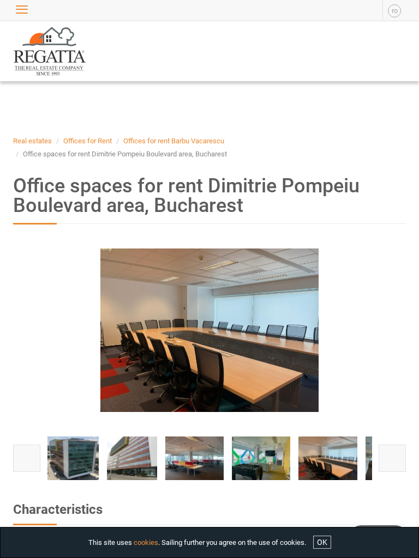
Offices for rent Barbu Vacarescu (173, 141)
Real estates (32, 141)
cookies (146, 542)
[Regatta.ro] (39, 51)
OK (322, 542)
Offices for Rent (87, 141)
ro (395, 11)
